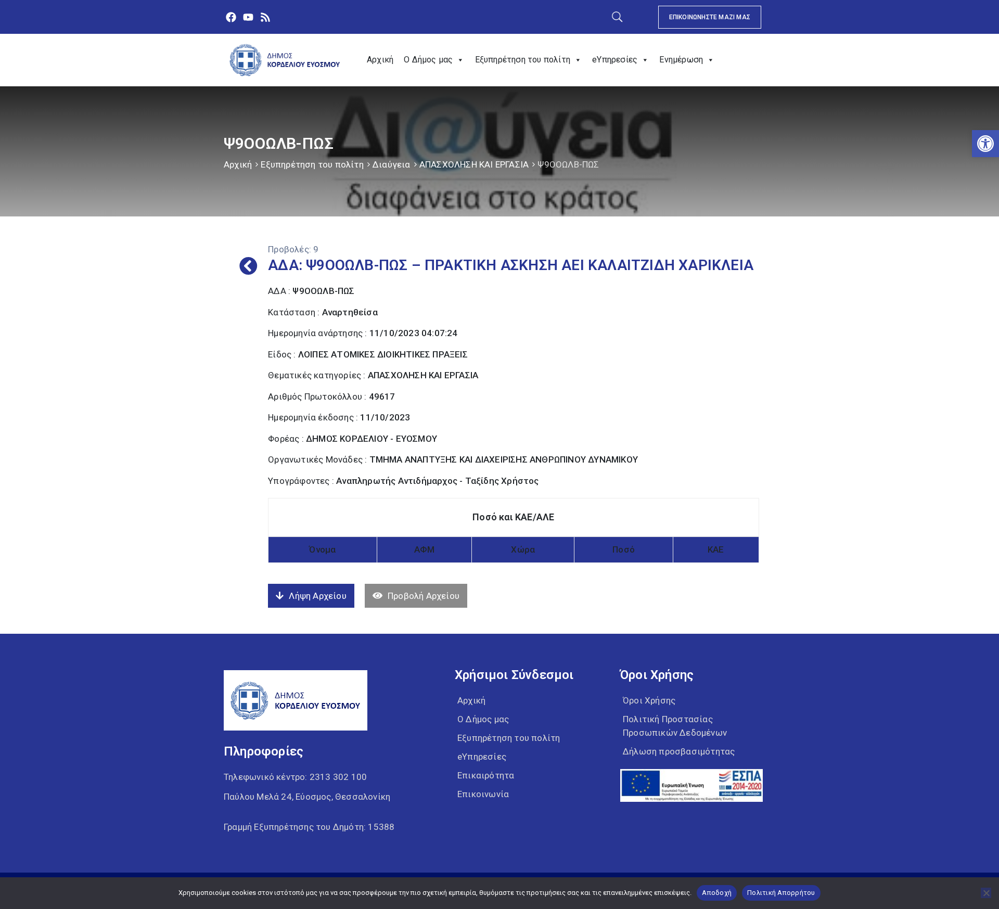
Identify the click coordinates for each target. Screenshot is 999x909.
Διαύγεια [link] (392, 164)
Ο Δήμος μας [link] (428, 60)
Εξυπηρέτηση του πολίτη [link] (522, 60)
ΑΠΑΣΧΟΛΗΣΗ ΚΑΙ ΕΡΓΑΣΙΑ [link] (474, 164)
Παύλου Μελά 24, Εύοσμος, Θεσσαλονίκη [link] (307, 796)
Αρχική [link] (380, 60)
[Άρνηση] (986, 893)
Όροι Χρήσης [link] (649, 700)
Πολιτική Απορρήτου (781, 893)
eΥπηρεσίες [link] (614, 60)
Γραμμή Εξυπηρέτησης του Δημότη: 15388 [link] (309, 827)
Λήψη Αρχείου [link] (317, 596)
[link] (985, 143)
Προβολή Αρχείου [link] (423, 596)
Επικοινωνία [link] (483, 794)
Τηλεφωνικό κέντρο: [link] (295, 777)
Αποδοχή (717, 893)
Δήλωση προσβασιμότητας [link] (679, 751)
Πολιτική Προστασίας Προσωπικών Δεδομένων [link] (675, 726)
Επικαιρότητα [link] (485, 775)
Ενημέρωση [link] (681, 60)
